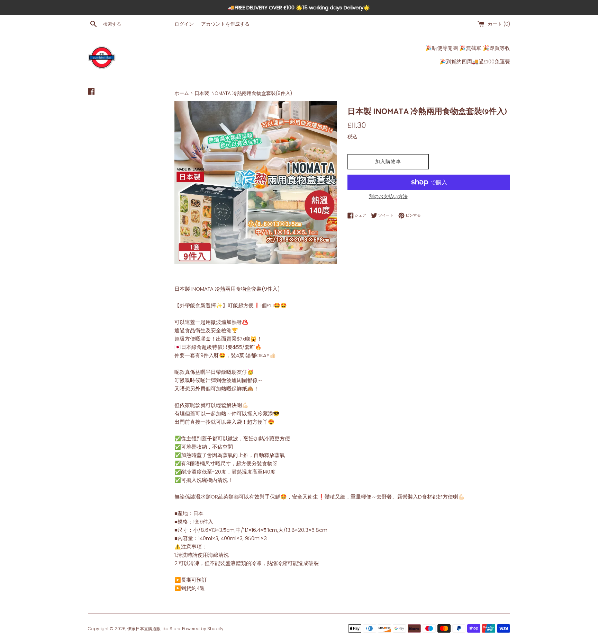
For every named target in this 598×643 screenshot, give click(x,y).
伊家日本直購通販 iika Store (153, 629)
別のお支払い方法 (388, 196)
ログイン (184, 24)
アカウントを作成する (225, 24)
